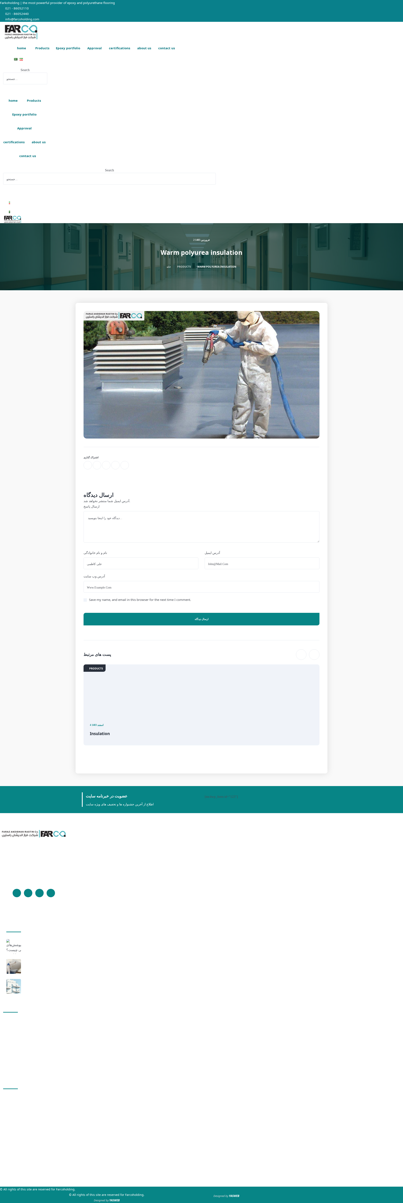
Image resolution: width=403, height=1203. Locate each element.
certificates (16, 1053)
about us (14, 1060)
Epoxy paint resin (20, 1029)
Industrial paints (36, 967)
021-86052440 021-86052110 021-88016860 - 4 (16, 1132)
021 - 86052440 (17, 14)
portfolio (14, 1037)
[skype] (124, 465)
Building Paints (35, 987)
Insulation (100, 733)
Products (14, 1021)
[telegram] (115, 465)
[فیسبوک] (17, 893)
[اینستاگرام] (51, 893)
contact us (15, 1068)
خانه (169, 266)
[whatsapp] (106, 465)
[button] (25, 65)
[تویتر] (28, 893)
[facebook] (88, 465)
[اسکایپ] (39, 893)
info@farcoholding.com (22, 19)
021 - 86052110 (17, 8)
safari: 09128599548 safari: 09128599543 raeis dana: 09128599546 (22, 1160)
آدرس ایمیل (212, 553)
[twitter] (97, 465)
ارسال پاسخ (91, 506)
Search (25, 70)
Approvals (15, 1045)
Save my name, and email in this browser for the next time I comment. (140, 600)
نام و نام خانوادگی (95, 553)
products (184, 266)
